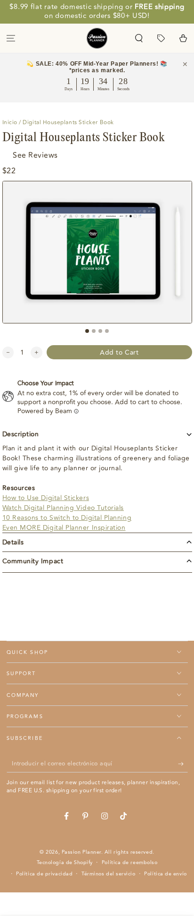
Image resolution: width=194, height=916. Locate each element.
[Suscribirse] (183, 764)
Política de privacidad (44, 874)
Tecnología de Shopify (65, 862)
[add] (36, 352)
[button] (139, 38)
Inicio (9, 122)
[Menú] (11, 38)
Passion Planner (81, 852)
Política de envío (165, 874)
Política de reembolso (129, 862)
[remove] (8, 352)
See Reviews (35, 155)
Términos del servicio (108, 874)
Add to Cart (119, 352)
